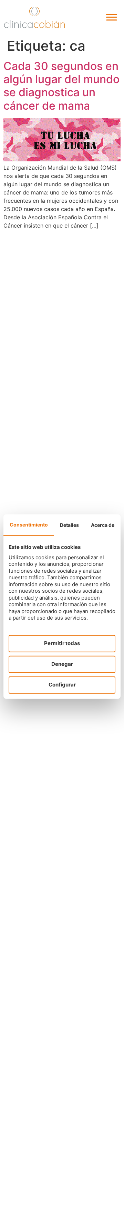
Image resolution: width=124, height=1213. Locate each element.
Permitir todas (62, 643)
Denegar (62, 664)
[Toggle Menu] (111, 17)
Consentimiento (29, 524)
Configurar (62, 684)
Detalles (69, 525)
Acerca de (102, 525)
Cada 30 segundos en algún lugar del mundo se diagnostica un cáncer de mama (61, 85)
